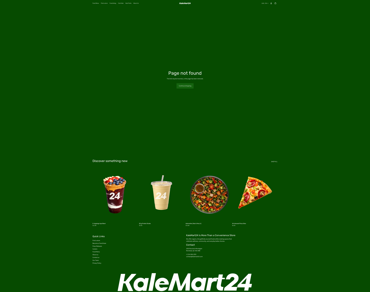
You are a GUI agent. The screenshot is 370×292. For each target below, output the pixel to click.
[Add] (135, 218)
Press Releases (97, 246)
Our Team (95, 260)
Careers (94, 249)
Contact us (95, 257)
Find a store (96, 240)
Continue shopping (185, 86)
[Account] (271, 3)
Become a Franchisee (99, 243)
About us (95, 255)
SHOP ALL (274, 162)
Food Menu (96, 252)
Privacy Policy (96, 263)
